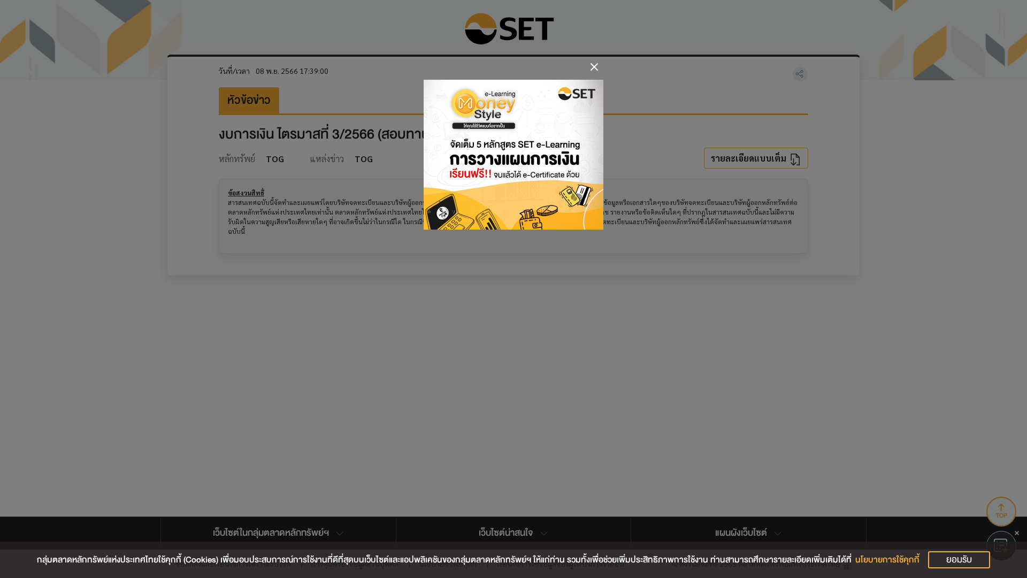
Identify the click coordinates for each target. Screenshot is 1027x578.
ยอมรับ (959, 559)
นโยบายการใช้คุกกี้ (887, 560)
